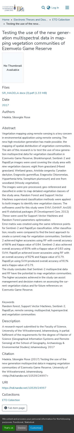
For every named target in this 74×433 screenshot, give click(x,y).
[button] (19, 7)
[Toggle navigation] (67, 7)
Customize (35, 427)
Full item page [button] (16, 408)
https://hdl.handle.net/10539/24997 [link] (24, 388)
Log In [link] (55, 8)
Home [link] (5, 20)
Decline (21, 427)
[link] (37, 93)
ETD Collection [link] (61, 20)
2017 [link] (5, 105)
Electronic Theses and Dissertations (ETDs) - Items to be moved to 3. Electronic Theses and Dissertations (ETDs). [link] (31, 20)
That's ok (8, 427)
